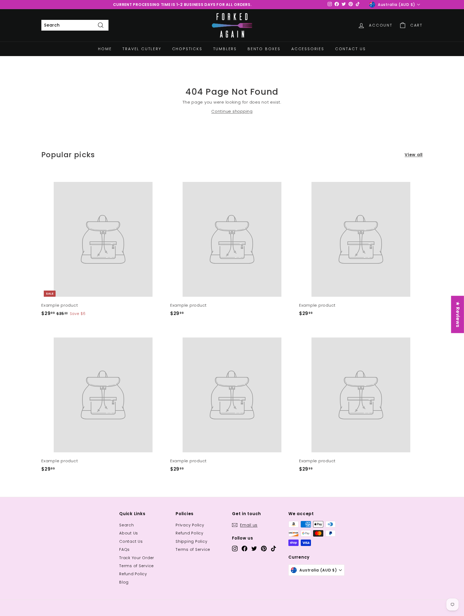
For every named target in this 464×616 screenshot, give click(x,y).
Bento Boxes (264, 49)
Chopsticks (187, 49)
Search (126, 525)
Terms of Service (136, 566)
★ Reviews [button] (458, 315)
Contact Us (350, 49)
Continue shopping (232, 111)
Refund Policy (133, 574)
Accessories (307, 49)
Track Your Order (136, 557)
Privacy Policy (190, 525)
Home (105, 49)
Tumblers (225, 49)
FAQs (124, 549)
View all (414, 154)
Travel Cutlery (141, 49)
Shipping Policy (191, 541)
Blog (124, 582)
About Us (128, 533)
